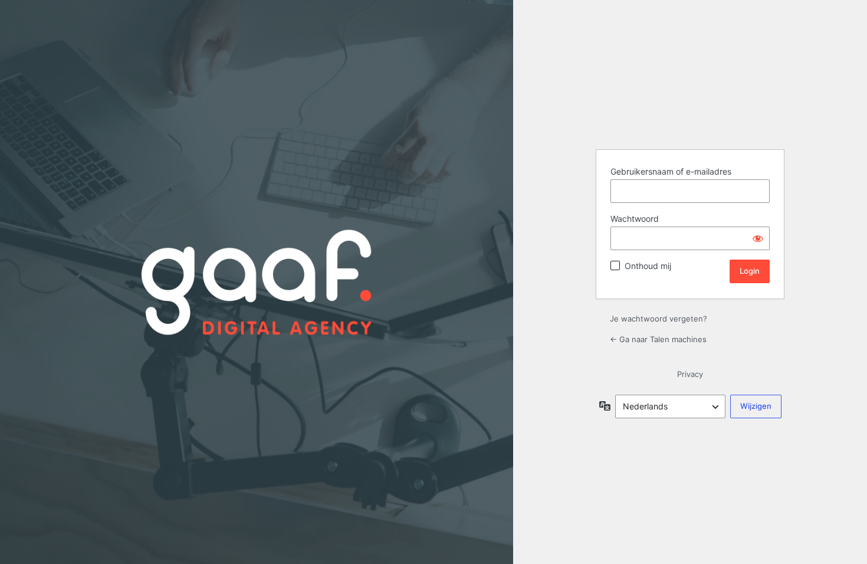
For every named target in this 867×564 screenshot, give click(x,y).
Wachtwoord (634, 219)
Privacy (690, 374)
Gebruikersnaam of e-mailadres (670, 171)
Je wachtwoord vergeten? (658, 318)
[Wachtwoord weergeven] (758, 238)
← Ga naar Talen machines (658, 339)
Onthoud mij (648, 266)
